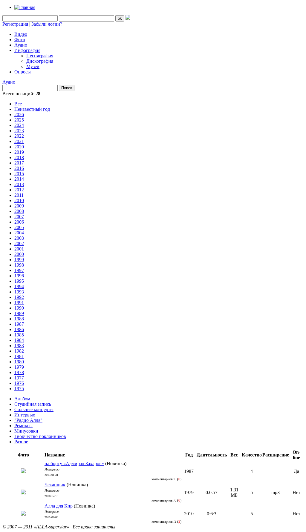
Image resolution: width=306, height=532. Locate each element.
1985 (19, 334)
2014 (19, 179)
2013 (19, 184)
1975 (19, 388)
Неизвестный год (32, 109)
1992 (19, 297)
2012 (19, 189)
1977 (19, 377)
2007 (19, 216)
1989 (19, 313)
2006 (19, 222)
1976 (19, 383)
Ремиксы (23, 425)
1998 (19, 264)
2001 (19, 248)
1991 (19, 302)
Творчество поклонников (40, 436)
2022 (19, 136)
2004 (19, 232)
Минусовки (26, 430)
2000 (19, 254)
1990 (19, 307)
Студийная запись (32, 404)
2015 (19, 173)
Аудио (20, 44)
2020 (19, 146)
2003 (19, 238)
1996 (19, 275)
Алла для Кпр (59, 505)
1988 (19, 318)
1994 (19, 286)
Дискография (39, 61)
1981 (19, 356)
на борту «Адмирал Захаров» (74, 463)
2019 (19, 152)
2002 (19, 243)
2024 (19, 125)
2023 (19, 130)
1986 (19, 329)
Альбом (22, 398)
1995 (19, 281)
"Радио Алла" (28, 420)
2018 (19, 157)
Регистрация (15, 24)
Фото (19, 39)
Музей (32, 66)
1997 (19, 270)
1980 (19, 361)
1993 (19, 291)
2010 (19, 200)
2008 (19, 211)
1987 (19, 324)
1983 (19, 345)
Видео (20, 34)
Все (18, 103)
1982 (19, 350)
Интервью (24, 414)
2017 (19, 162)
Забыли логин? (46, 24)
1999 (19, 259)
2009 (19, 205)
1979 (19, 367)
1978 (19, 372)
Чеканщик (55, 484)
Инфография (27, 50)
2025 (19, 119)
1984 (19, 340)
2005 (19, 227)
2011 (19, 195)
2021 (19, 141)
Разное (21, 441)
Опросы (22, 71)
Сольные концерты (33, 409)
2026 (19, 114)
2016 (19, 168)
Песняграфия (39, 55)
